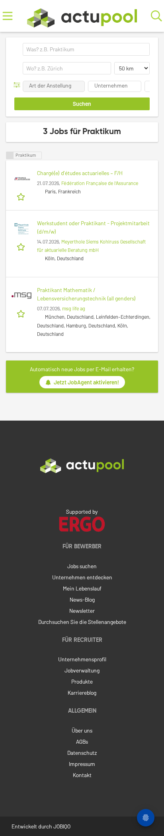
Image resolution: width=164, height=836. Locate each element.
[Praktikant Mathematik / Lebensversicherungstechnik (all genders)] (21, 296)
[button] (18, 85)
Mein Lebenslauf (82, 588)
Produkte (82, 681)
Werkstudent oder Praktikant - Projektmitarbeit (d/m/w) (93, 227)
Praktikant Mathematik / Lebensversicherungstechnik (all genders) (86, 294)
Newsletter (82, 610)
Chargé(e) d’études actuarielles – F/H (80, 173)
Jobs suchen (82, 566)
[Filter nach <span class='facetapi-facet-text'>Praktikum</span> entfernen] (10, 155)
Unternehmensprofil (82, 659)
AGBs (82, 741)
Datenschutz (82, 752)
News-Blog (82, 599)
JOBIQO (61, 826)
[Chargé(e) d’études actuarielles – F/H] (21, 179)
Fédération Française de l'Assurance (99, 183)
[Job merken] (22, 196)
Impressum (82, 763)
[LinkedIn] (82, 490)
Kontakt (82, 775)
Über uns (82, 730)
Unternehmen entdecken (82, 577)
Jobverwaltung (82, 670)
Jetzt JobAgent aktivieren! (86, 382)
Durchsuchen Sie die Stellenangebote (82, 621)
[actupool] (82, 16)
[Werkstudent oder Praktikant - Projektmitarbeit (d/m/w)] (21, 229)
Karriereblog (82, 692)
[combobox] (86, 49)
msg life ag (73, 308)
